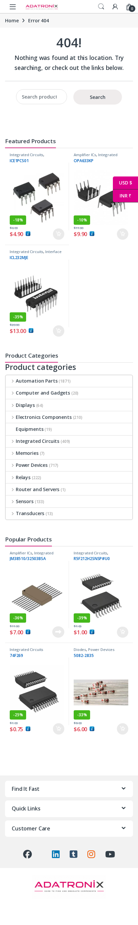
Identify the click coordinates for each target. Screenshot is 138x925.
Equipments (30, 429)
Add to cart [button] (58, 234)
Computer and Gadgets (43, 393)
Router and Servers (37, 489)
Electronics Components (44, 417)
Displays (25, 405)
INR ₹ (122, 195)
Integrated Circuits (26, 154)
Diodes (80, 649)
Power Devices (32, 465)
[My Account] (115, 6)
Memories (27, 453)
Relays (23, 477)
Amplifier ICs (85, 154)
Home (11, 20)
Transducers (30, 513)
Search (101, 6)
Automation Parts (37, 381)
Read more (58, 632)
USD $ (122, 182)
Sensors (24, 501)
